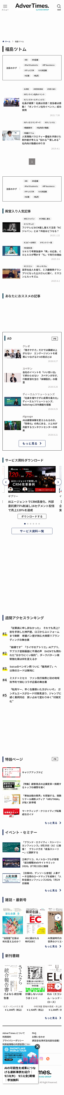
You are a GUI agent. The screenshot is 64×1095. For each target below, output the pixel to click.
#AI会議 (35, 59)
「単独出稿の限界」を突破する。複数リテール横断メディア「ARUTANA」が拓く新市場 (41, 799)
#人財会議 (42, 70)
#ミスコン (28, 266)
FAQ (34, 1032)
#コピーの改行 (30, 242)
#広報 (27, 75)
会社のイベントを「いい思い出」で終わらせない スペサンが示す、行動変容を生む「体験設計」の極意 (41, 377)
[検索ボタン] (59, 7)
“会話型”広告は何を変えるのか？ (11, 939)
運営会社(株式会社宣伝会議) (45, 1040)
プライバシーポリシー (13, 1040)
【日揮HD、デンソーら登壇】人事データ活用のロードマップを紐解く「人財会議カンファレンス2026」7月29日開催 (41, 878)
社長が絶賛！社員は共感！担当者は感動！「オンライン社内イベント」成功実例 (41, 106)
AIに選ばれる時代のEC (32, 939)
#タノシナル (50, 122)
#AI (26, 59)
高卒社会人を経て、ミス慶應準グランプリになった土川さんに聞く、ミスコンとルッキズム (41, 273)
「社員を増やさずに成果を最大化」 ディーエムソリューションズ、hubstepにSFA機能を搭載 (42, 401)
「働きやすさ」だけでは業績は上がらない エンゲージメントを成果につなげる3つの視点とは (40, 353)
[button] (6, 481)
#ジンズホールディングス (34, 99)
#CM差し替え (44, 218)
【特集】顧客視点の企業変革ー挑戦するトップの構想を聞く (41, 785)
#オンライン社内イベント (34, 94)
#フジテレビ (29, 224)
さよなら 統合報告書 (13, 996)
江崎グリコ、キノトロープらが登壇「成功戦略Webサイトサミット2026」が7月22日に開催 (40, 863)
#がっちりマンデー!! (32, 122)
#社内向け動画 (43, 127)
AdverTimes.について (13, 1032)
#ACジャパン (29, 218)
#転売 (36, 75)
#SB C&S (51, 89)
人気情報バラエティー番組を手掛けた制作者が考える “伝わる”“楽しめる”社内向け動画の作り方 (41, 140)
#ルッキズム (42, 266)
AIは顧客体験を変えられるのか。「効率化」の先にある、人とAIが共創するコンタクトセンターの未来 (40, 425)
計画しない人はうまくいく (34, 996)
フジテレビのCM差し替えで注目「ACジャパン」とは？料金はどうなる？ (41, 229)
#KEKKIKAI (38, 89)
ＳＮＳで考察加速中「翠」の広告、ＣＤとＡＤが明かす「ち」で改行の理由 (41, 253)
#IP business (48, 65)
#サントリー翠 (46, 242)
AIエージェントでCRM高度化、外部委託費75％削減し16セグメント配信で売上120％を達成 (31, 505)
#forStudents (31, 65)
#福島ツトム (29, 133)
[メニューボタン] (5, 7)
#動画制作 (28, 127)
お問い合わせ (38, 1036)
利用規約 (6, 1036)
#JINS (26, 89)
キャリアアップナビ (32, 772)
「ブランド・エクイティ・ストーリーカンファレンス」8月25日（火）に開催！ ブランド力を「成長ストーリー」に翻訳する (41, 847)
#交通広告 (28, 247)
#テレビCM (29, 70)
